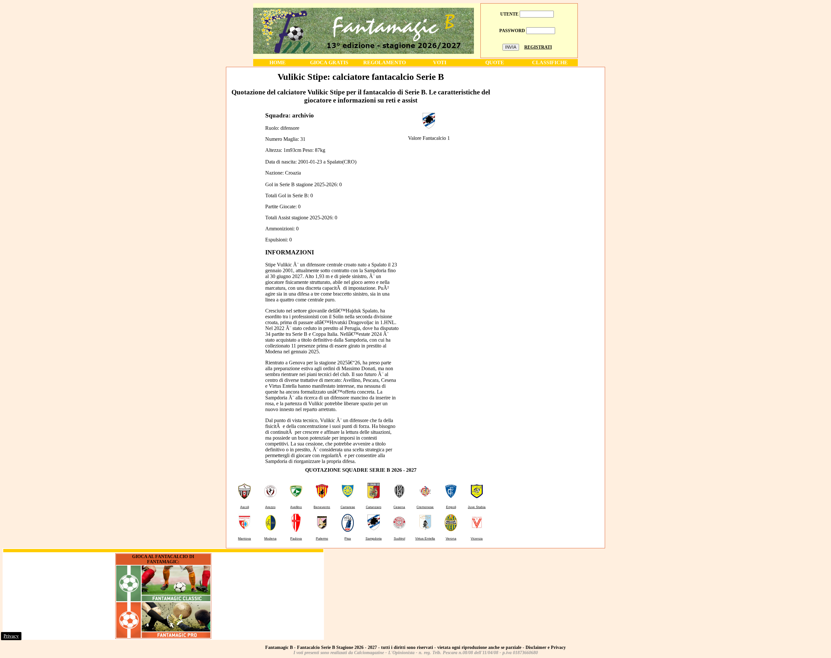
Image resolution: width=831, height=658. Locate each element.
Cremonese (425, 507)
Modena (270, 538)
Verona (451, 538)
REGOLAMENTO (384, 62)
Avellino (296, 507)
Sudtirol (399, 538)
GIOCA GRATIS (329, 62)
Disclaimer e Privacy (546, 647)
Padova (296, 538)
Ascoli (244, 507)
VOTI (439, 62)
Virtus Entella (425, 538)
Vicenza (477, 538)
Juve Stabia (477, 507)
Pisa (347, 538)
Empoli (451, 507)
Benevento (322, 507)
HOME (277, 62)
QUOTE (494, 62)
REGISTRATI (538, 47)
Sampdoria (374, 538)
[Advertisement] (549, 113)
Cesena (399, 507)
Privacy (11, 636)
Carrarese (348, 507)
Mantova (244, 538)
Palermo (322, 538)
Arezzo (270, 507)
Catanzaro (373, 507)
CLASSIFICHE (550, 62)
